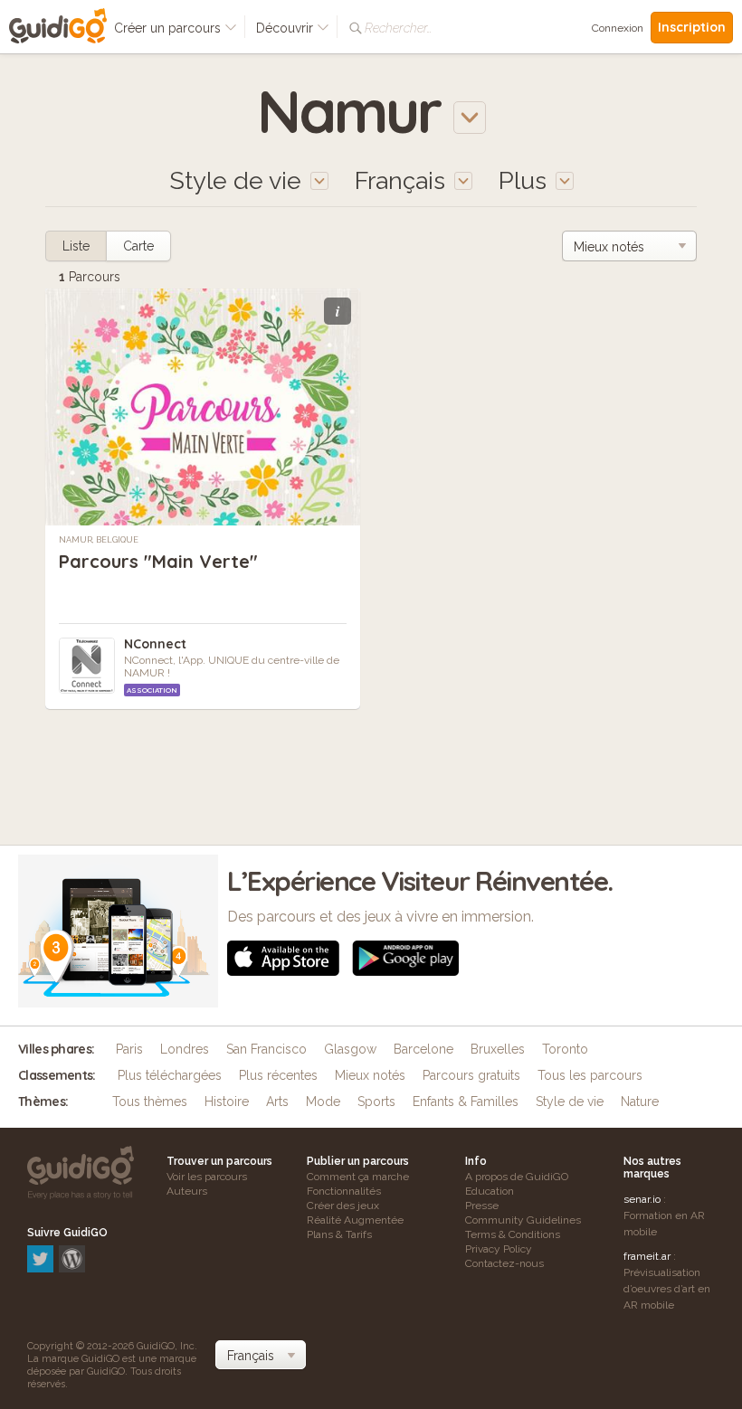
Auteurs (186, 1191)
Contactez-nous (504, 1263)
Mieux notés (370, 1075)
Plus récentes (278, 1075)
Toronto (565, 1049)
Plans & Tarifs (339, 1234)
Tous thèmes (149, 1101)
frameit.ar (647, 1256)
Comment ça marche (358, 1176)
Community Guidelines (523, 1220)
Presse (482, 1205)
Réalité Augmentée (355, 1220)
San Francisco (266, 1049)
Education (489, 1191)
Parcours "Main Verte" (158, 561)
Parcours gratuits (471, 1075)
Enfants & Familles (465, 1101)
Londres (184, 1049)
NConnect (155, 644)
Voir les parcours (206, 1176)
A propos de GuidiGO (516, 1176)
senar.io (642, 1199)
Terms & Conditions (512, 1234)
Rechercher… (398, 28)
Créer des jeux (343, 1205)
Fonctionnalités (344, 1191)
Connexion (617, 28)
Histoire (227, 1101)
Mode (323, 1101)
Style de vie (570, 1101)
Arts (277, 1101)
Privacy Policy (498, 1249)
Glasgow (350, 1049)
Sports (376, 1101)
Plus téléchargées (170, 1075)
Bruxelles (498, 1049)
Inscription (692, 27)
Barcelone (423, 1049)
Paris (129, 1049)
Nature (640, 1101)
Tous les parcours (589, 1075)
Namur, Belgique (98, 539)
